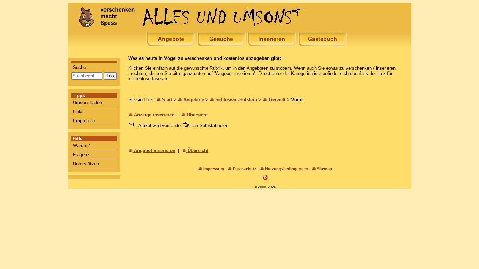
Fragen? (81, 154)
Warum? (81, 145)
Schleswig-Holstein (236, 99)
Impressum (213, 169)
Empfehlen (84, 120)
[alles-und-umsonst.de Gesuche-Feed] (265, 178)
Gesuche (221, 39)
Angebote (171, 39)
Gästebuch (322, 39)
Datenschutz (244, 169)
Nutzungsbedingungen (286, 169)
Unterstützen (86, 163)
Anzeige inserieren (154, 114)
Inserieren (271, 39)
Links (78, 111)
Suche (79, 67)
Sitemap (324, 169)
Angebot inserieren (154, 150)
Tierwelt (276, 99)
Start (167, 99)
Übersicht (197, 114)
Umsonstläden (87, 102)
